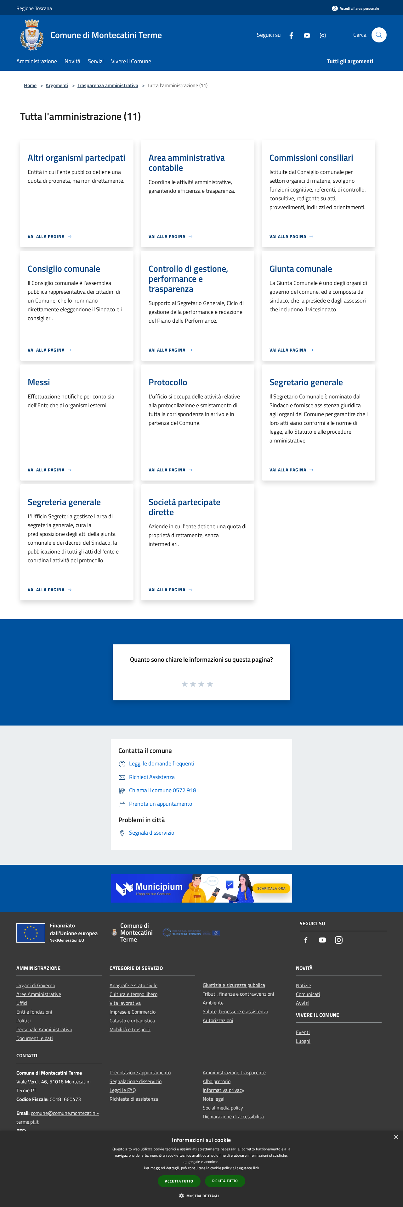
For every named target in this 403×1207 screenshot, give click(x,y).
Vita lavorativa (125, 1003)
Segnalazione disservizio (136, 1081)
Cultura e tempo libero (133, 994)
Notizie (303, 985)
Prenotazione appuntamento (140, 1072)
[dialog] (201, 1169)
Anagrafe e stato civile (133, 985)
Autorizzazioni (218, 1020)
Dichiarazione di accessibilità (233, 1116)
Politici (23, 1020)
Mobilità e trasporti (130, 1029)
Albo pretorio (216, 1081)
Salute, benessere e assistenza (235, 1011)
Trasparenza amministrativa (107, 85)
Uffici (21, 1003)
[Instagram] (320, 35)
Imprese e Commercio (133, 1011)
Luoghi (303, 1041)
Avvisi (302, 1003)
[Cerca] (379, 34)
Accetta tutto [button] (179, 1181)
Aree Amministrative (38, 994)
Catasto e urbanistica (132, 1020)
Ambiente (213, 1002)
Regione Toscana (34, 8)
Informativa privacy (223, 1090)
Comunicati (308, 994)
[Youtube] (304, 35)
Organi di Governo (35, 985)
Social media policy (223, 1107)
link (256, 1168)
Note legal (213, 1099)
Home (30, 85)
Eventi (303, 1032)
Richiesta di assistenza (134, 1099)
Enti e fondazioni (34, 1011)
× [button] (396, 1137)
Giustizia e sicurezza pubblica (234, 985)
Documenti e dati (34, 1038)
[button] (201, 1195)
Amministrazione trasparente (234, 1072)
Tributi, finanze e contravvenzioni (238, 994)
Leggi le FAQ (123, 1090)
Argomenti (57, 85)
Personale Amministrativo (44, 1029)
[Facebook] (288, 35)
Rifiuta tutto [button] (225, 1181)
